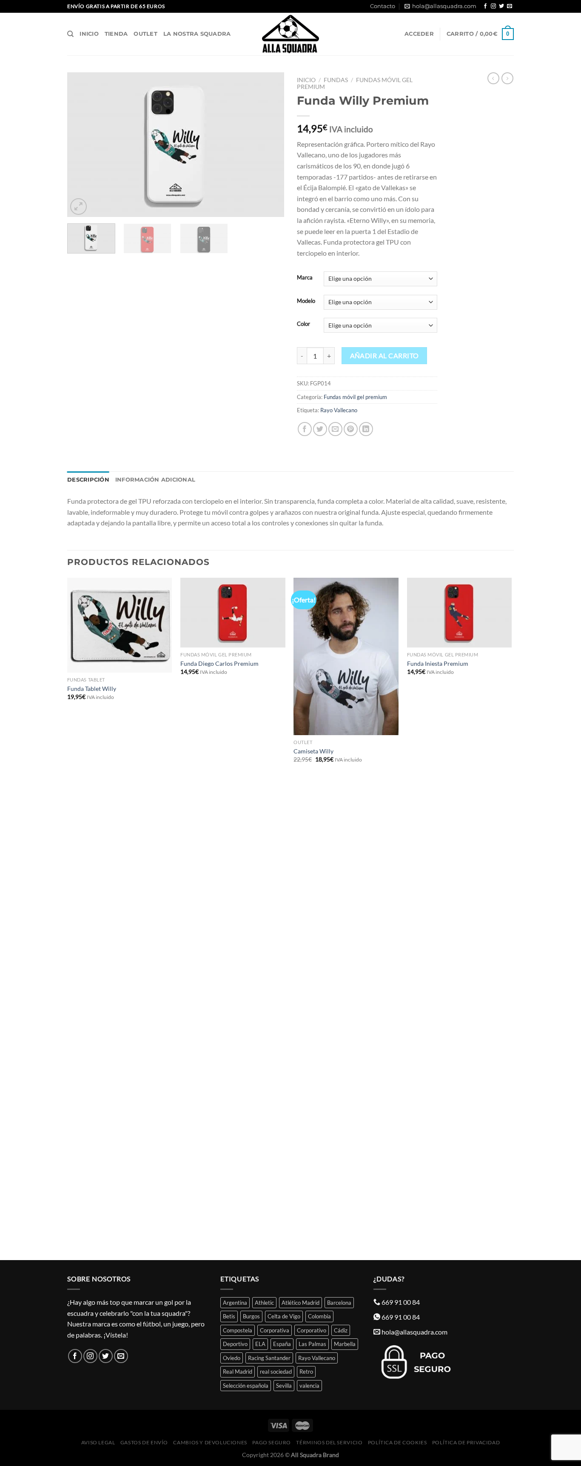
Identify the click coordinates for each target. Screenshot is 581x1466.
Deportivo (235, 1344)
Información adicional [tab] (155, 479)
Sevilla (284, 1385)
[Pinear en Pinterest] (351, 429)
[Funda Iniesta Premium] (459, 613)
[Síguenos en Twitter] (501, 6)
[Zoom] (78, 206)
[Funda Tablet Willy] (119, 625)
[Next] (269, 144)
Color (303, 324)
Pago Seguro (271, 1442)
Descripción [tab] (88, 479)
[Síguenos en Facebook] (485, 6)
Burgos (251, 1316)
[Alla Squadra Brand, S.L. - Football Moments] (290, 34)
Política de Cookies (397, 1442)
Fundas (336, 80)
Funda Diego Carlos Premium (219, 663)
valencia (309, 1385)
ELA (260, 1344)
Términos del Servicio (329, 1442)
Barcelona (339, 1302)
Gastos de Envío (144, 1442)
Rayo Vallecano (338, 410)
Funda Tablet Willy (91, 688)
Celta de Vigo (284, 1316)
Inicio (89, 34)
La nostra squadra (197, 34)
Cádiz (340, 1330)
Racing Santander (269, 1358)
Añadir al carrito (384, 355)
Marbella (345, 1344)
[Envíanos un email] (509, 6)
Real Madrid (237, 1371)
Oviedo (231, 1358)
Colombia (319, 1316)
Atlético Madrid (300, 1302)
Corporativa (274, 1330)
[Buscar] (70, 34)
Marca (305, 278)
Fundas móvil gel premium (355, 397)
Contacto (382, 6)
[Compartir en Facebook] (305, 429)
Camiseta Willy (313, 751)
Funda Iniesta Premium (437, 663)
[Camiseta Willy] (346, 656)
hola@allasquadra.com (444, 6)
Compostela (237, 1330)
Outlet (145, 34)
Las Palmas (312, 1344)
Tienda (116, 34)
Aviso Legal (98, 1442)
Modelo (306, 301)
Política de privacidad (466, 1442)
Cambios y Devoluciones (210, 1442)
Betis (229, 1316)
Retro (306, 1371)
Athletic (264, 1302)
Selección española (245, 1385)
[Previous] (82, 144)
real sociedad (276, 1371)
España (282, 1344)
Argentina (235, 1302)
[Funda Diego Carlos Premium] (232, 613)
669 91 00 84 (401, 1302)
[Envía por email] (335, 429)
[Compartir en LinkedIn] (366, 429)
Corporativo (311, 1330)
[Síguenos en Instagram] (493, 6)
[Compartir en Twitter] (320, 429)
